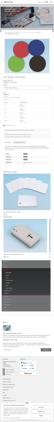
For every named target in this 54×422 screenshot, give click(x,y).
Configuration (41, 411)
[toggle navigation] (1, 1)
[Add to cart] (4, 37)
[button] (39, 2)
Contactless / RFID (7, 270)
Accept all (41, 407)
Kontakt (5, 395)
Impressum (6, 417)
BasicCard (5, 261)
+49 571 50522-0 (9, 369)
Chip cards (6, 296)
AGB (4, 392)
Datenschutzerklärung (15, 417)
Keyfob (7, 275)
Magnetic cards (7, 299)
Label (7, 285)
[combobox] (27, 87)
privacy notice (21, 345)
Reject (41, 415)
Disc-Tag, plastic (13, 82)
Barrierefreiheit (7, 382)
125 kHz (25, 159)
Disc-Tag (25, 154)
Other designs (9, 288)
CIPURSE (5, 266)
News (5, 322)
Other (4, 307)
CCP (4, 264)
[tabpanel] (27, 17)
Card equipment (7, 304)
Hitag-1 (25, 156)
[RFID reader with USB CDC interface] (7, 328)
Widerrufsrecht (7, 398)
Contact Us (8, 374)
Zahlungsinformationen (9, 400)
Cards (7, 277)
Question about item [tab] (19, 142)
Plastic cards (6, 302)
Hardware (6, 293)
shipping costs (16, 97)
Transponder (8, 272)
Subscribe (46, 350)
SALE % (5, 310)
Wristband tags (9, 280)
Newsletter (6, 390)
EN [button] (41, 2)
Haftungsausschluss (8, 387)
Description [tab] (8, 142)
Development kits (8, 290)
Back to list (8, 32)
